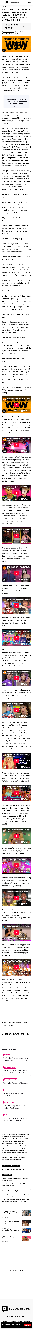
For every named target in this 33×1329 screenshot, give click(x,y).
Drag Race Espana (15, 1138)
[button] (27, 1325)
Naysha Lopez (5, 1148)
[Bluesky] (20, 1169)
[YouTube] (8, 1169)
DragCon (22, 1138)
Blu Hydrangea (5, 1136)
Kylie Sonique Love (19, 1143)
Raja (24, 1148)
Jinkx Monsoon (20, 1141)
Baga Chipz (11, 1134)
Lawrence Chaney (6, 1145)
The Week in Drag (11, 72)
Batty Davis (18, 1134)
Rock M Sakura (5, 1150)
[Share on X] (9, 24)
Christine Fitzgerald (8, 31)
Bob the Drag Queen (15, 1136)
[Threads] (17, 1169)
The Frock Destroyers (14, 1155)
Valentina (11, 1157)
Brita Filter (23, 1136)
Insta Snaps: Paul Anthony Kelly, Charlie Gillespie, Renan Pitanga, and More (11, 1213)
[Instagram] (11, 1169)
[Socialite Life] (12, 2)
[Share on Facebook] (6, 24)
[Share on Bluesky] (6, 27)
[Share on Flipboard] (11, 24)
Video (19, 1157)
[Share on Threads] (17, 24)
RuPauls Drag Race (19, 1150)
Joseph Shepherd (6, 1143)
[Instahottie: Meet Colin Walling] (26, 1223)
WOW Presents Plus (7, 1159)
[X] (5, 1169)
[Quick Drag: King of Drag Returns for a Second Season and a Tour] (26, 1230)
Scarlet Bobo (23, 1152)
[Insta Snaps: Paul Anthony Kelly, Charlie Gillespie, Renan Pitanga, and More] (26, 1213)
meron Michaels (16, 1145)
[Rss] (23, 1169)
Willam (23, 1157)
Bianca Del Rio (24, 1134)
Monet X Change (24, 1145)
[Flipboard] (14, 1169)
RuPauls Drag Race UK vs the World (11, 1152)
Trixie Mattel (5, 1157)
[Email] (9, 27)
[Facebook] (2, 1169)
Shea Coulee (5, 1155)
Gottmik (4, 1141)
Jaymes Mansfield (11, 1141)
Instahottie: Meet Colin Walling (10, 1221)
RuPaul (12, 1150)
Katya (12, 1143)
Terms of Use (16, 1326)
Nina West (12, 1148)
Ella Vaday (28, 1138)
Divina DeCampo (6, 1138)
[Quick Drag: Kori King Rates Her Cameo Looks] (26, 1238)
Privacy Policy (6, 1326)
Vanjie (15, 1157)
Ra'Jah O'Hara (18, 1148)
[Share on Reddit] (14, 24)
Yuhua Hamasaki (16, 1159)
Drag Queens (5, 6)
